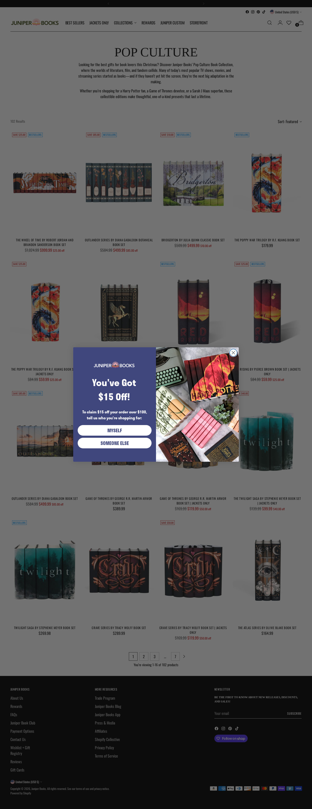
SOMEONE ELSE (115, 443)
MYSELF (114, 430)
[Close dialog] (233, 352)
